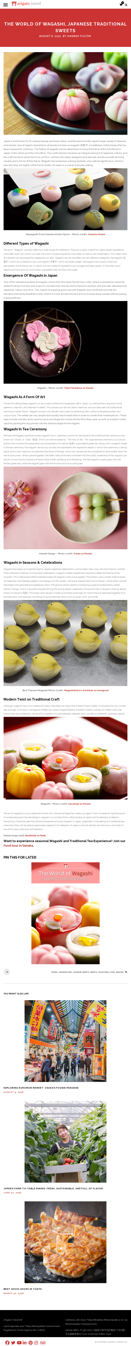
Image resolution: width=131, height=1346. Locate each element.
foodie (54, 972)
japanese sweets (81, 972)
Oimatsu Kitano (96, 234)
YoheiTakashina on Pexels (78, 388)
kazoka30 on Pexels (79, 804)
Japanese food (65, 972)
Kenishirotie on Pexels (35, 835)
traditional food (106, 972)
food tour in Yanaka (18, 845)
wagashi (120, 972)
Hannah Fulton (79, 36)
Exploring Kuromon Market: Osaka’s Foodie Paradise (41, 1088)
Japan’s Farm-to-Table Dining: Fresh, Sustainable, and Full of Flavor (53, 1188)
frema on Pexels (83, 553)
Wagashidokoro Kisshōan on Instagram (86, 690)
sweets (93, 972)
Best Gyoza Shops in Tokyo (23, 1289)
